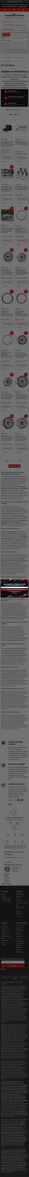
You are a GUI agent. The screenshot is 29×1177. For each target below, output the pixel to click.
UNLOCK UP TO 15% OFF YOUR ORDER (14, 589)
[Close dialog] (27, 580)
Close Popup (14, 593)
